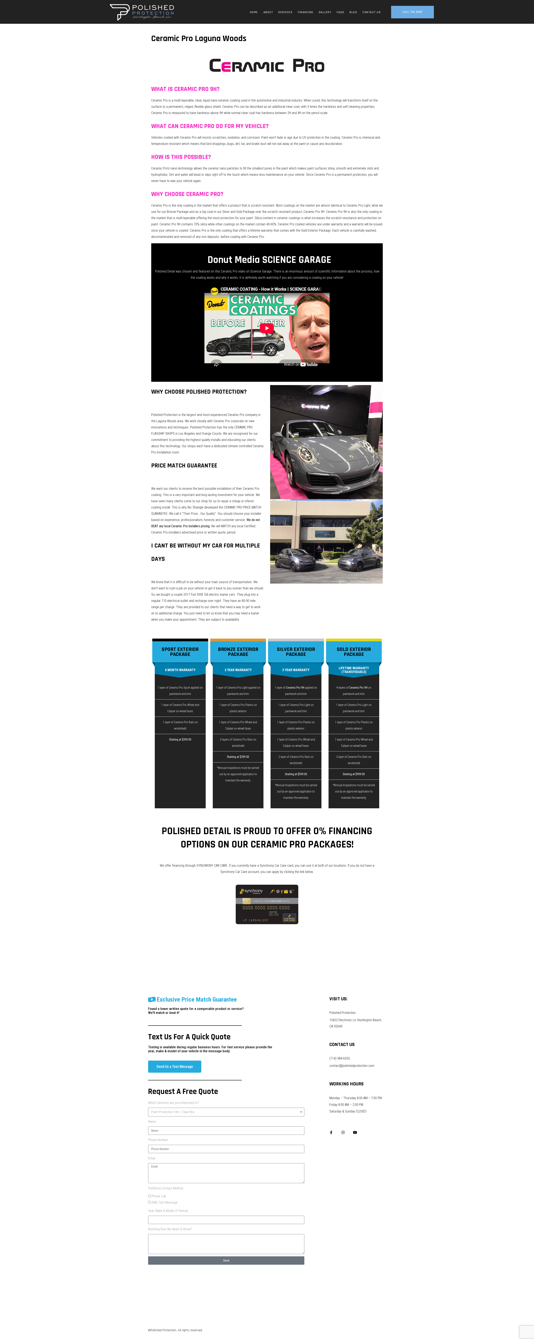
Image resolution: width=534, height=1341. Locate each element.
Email (151, 1158)
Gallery (325, 12)
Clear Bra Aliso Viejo (266, 931)
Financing (305, 12)
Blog (353, 12)
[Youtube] (355, 1132)
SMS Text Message (165, 1202)
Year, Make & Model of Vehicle (168, 1211)
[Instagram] (343, 1132)
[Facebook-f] (331, 1132)
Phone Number (158, 1140)
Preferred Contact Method (165, 1188)
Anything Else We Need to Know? (170, 1229)
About (268, 12)
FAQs (340, 12)
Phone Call (159, 1196)
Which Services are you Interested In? (173, 1103)
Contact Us (372, 12)
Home (254, 12)
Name (152, 1122)
